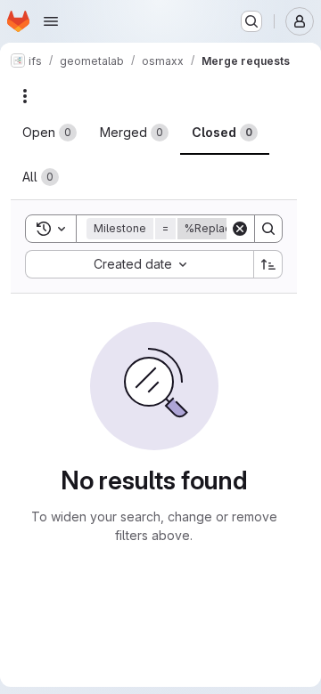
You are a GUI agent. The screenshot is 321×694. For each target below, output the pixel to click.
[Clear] (240, 228)
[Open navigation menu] (51, 21)
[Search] (268, 228)
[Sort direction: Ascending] (268, 264)
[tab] (49, 132)
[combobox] (139, 264)
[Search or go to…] (251, 21)
